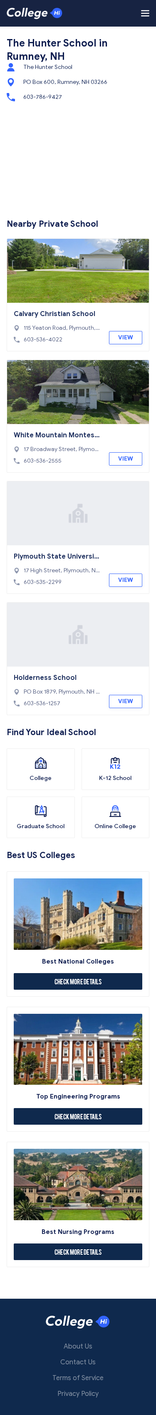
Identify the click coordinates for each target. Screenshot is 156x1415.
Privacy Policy (78, 1394)
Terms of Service (78, 1378)
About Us (78, 1346)
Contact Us (78, 1362)
